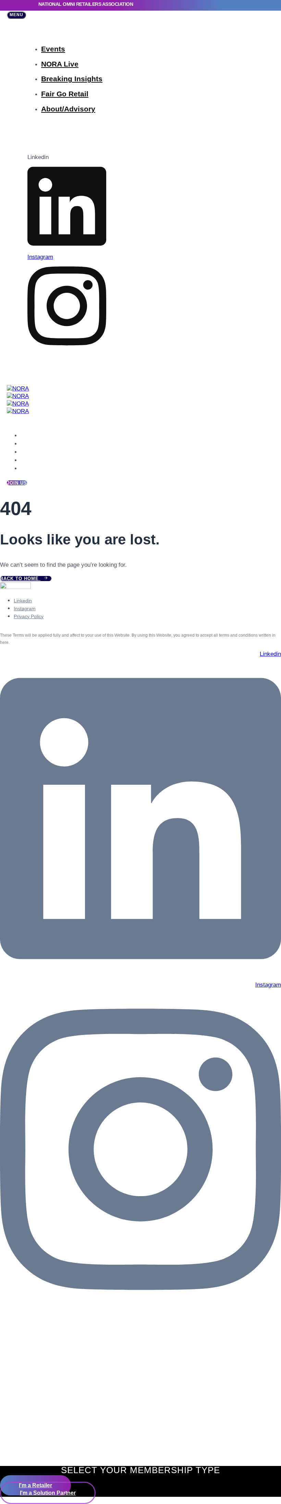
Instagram (25, 608)
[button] (16, 15)
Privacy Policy (29, 616)
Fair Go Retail (64, 94)
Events (53, 49)
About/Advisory (68, 109)
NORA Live (59, 64)
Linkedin (23, 600)
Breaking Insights (71, 79)
